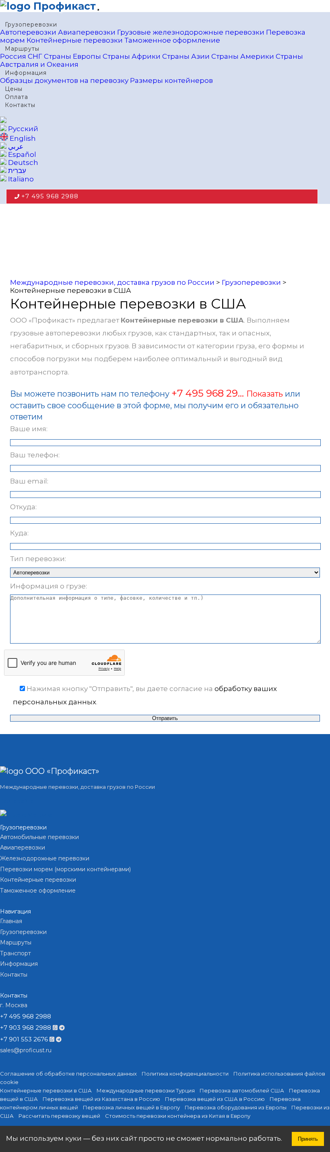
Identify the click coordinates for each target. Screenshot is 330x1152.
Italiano (20, 179)
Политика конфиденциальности (185, 1073)
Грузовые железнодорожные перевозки (190, 32)
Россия (13, 56)
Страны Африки (132, 56)
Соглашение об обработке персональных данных (68, 1073)
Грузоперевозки (31, 24)
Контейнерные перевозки (75, 40)
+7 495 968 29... (208, 393)
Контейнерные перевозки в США (46, 1090)
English (22, 138)
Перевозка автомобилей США (242, 1090)
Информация (26, 72)
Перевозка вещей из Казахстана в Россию (101, 1099)
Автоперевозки (28, 32)
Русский (22, 129)
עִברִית (16, 171)
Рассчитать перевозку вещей (59, 1116)
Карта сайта (16, 801)
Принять (308, 1139)
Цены (14, 89)
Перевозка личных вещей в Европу (131, 1107)
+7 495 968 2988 (49, 196)
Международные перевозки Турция (146, 1090)
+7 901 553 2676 (24, 1039)
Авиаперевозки (87, 32)
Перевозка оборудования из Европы (236, 1107)
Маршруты (22, 48)
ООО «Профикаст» (61, 771)
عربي (14, 146)
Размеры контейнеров (171, 80)
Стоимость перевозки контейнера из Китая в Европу (177, 1116)
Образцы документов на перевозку (64, 80)
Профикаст (63, 6)
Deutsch (22, 162)
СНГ (35, 56)
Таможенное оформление (172, 40)
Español (21, 154)
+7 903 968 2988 (25, 1027)
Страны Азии (186, 56)
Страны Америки (242, 56)
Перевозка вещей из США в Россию (215, 1099)
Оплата (16, 97)
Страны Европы (72, 56)
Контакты (20, 105)
